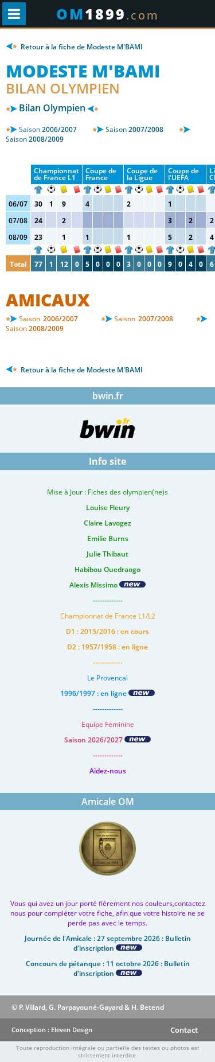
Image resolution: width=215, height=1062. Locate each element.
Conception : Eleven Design (51, 1029)
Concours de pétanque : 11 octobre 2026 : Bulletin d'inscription (108, 968)
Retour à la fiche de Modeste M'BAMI (81, 47)
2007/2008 (134, 129)
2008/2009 (35, 139)
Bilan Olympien (52, 108)
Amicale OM (107, 801)
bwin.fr (107, 396)
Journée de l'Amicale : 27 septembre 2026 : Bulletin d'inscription (108, 943)
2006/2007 (48, 129)
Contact (184, 1030)
